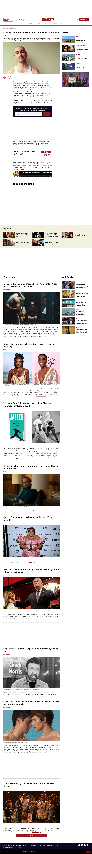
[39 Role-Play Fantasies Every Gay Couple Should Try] (67, 234)
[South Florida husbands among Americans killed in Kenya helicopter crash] (68, 39)
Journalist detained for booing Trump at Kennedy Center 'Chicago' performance (31, 571)
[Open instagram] (24, 20)
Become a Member (46, 152)
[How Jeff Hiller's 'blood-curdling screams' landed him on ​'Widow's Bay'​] (31, 489)
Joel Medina (6, 471)
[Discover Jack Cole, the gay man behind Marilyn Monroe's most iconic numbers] (31, 427)
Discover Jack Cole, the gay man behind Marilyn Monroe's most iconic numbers (27, 404)
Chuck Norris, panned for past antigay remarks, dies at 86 (30, 650)
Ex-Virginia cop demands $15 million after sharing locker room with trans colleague (81, 314)
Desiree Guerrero (7, 289)
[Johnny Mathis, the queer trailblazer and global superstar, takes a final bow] (38, 234)
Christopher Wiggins (7, 575)
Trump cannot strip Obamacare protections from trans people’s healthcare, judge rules (82, 305)
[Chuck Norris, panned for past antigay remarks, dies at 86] (31, 672)
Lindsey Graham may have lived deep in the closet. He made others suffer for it (82, 332)
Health (46, 24)
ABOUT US (10, 845)
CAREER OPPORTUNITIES (17, 845)
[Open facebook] (16, 20)
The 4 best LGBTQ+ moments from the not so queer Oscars (28, 784)
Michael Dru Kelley (7, 707)
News (39, 24)
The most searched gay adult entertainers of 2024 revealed (22, 242)
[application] (75, 79)
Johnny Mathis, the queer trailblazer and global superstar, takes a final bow (52, 234)
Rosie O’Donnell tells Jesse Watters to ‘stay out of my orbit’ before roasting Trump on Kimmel (82, 323)
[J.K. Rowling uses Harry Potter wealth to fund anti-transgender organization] (38, 242)
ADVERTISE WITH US (26, 845)
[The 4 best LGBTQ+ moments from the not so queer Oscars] (31, 807)
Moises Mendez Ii (7, 522)
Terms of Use (33, 851)
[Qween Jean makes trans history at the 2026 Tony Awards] (31, 541)
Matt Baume (9, 76)
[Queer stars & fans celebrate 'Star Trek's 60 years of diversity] (31, 367)
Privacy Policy (25, 851)
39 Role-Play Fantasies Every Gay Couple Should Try (81, 234)
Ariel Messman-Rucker (7, 789)
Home (4, 28)
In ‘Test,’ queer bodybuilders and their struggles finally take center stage (82, 50)
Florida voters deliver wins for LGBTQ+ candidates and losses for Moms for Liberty (81, 68)
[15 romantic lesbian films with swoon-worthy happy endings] (9, 234)
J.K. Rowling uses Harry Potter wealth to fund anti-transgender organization (51, 242)
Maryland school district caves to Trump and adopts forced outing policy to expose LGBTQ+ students (82, 287)
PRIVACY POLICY (33, 845)
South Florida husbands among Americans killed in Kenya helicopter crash (82, 41)
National (78, 54)
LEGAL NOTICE (55, 845)
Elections (78, 63)
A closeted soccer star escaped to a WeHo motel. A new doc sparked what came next (30, 285)
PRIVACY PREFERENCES (41, 845)
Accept (88, 851)
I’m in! (47, 114)
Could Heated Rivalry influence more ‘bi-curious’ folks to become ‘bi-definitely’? (31, 703)
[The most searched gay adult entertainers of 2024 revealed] (9, 242)
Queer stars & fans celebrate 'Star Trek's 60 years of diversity (29, 345)
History (55, 24)
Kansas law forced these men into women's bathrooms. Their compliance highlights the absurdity (82, 296)
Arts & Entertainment (11, 28)
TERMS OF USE (49, 845)
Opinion (61, 24)
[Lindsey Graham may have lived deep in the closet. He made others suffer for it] (68, 330)
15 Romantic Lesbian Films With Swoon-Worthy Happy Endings (22, 234)
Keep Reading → (44, 337)
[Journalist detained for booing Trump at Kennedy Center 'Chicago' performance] (31, 593)
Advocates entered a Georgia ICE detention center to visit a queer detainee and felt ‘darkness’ (81, 60)
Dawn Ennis (6, 349)
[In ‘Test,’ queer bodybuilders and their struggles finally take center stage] (68, 48)
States (77, 309)
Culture (77, 318)
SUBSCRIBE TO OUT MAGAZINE (6, 20)
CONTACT (5, 845)
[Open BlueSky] (19, 20)
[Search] (77, 19)
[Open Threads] (21, 20)
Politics (31, 24)
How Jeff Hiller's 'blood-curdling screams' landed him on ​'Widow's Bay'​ (31, 467)
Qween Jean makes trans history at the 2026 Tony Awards (27, 518)
